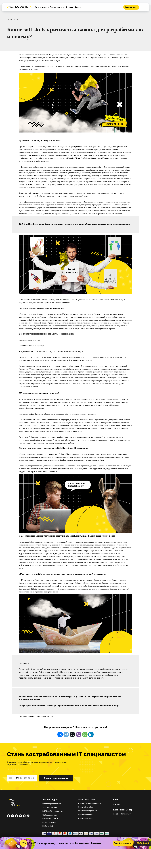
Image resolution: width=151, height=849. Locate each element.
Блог (115, 799)
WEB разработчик (49, 815)
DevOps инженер (49, 822)
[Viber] (78, 734)
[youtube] (20, 815)
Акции (116, 805)
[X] (72, 734)
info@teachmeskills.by (122, 814)
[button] (131, 7)
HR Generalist (47, 826)
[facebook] (8, 815)
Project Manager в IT (50, 819)
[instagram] (16, 815)
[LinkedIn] (91, 734)
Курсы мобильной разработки (89, 803)
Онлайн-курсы (50, 799)
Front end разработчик (51, 804)
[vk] (12, 815)
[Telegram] (66, 734)
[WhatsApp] (85, 734)
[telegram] (24, 815)
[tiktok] (28, 815)
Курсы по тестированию (87, 811)
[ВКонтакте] (60, 734)
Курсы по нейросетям (86, 800)
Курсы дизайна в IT (85, 815)
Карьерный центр (122, 810)
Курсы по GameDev (85, 807)
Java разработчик (49, 808)
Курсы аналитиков (85, 818)
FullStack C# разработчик (52, 811)
